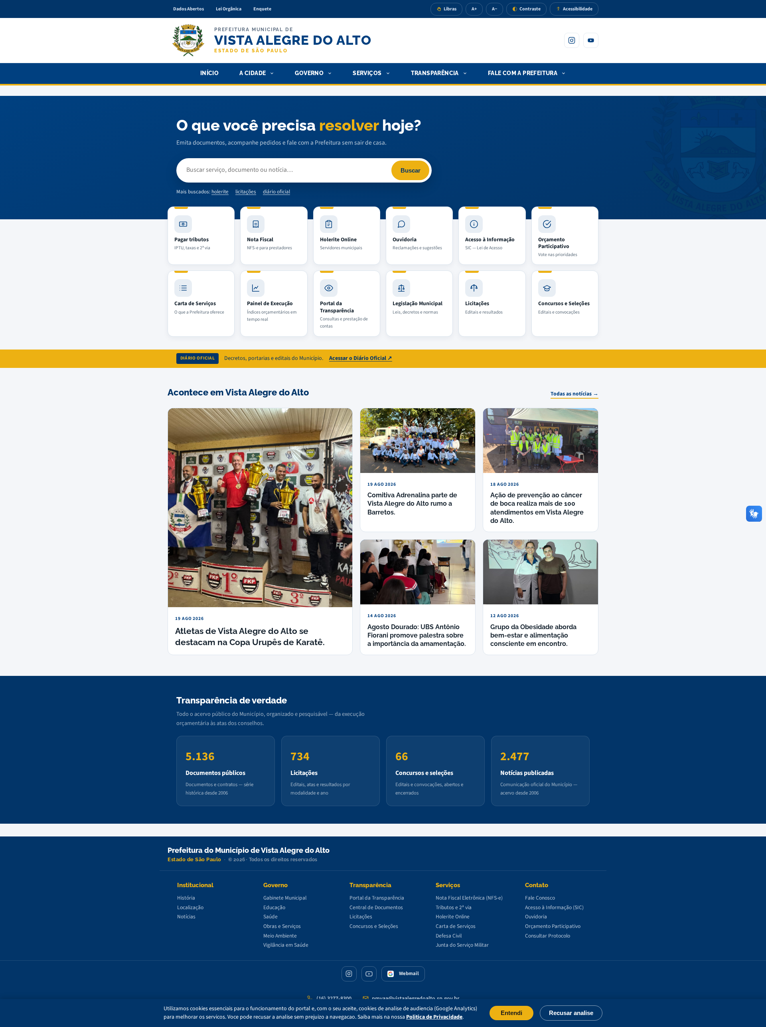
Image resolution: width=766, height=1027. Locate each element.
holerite (220, 191)
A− (494, 9)
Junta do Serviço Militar (462, 945)
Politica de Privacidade (434, 1017)
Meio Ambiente (280, 936)
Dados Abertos (188, 9)
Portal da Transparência (376, 898)
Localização (190, 907)
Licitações (360, 916)
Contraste (530, 9)
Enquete (262, 9)
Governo (309, 73)
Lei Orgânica (228, 9)
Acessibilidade (577, 9)
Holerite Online (453, 916)
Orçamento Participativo (552, 926)
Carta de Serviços (456, 926)
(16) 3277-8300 (333, 999)
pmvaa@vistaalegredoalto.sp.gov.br (415, 999)
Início (209, 73)
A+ (474, 9)
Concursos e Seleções (373, 926)
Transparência (435, 73)
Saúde (270, 916)
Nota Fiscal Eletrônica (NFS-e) (469, 898)
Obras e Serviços (282, 926)
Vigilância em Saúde (285, 945)
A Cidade (252, 73)
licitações (245, 191)
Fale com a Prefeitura (523, 73)
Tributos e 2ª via (454, 907)
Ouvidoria (536, 916)
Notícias (186, 916)
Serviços (367, 73)
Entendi (511, 1013)
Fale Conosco (540, 898)
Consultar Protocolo (547, 936)
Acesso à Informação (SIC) (554, 907)
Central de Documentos (376, 907)
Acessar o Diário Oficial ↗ (360, 358)
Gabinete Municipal (284, 898)
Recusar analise (571, 1013)
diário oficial (276, 191)
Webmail (409, 973)
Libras (450, 9)
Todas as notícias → (574, 393)
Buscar (411, 170)
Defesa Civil (449, 936)
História (186, 898)
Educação (274, 907)
